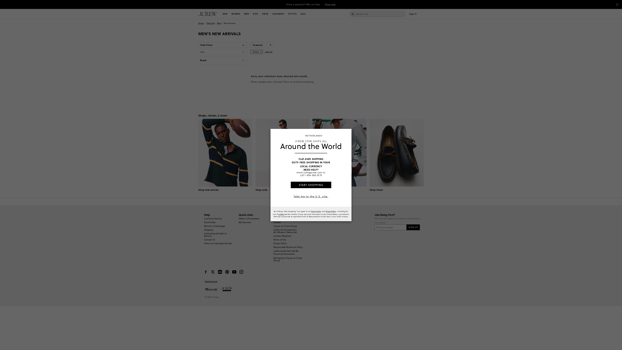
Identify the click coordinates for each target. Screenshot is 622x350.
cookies (281, 214)
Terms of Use (316, 211)
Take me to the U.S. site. (311, 196)
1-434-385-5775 (313, 175)
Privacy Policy (331, 211)
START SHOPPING (311, 185)
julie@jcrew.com (313, 172)
